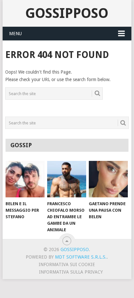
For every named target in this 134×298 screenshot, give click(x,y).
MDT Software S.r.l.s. (81, 257)
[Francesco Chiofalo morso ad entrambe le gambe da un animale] (66, 179)
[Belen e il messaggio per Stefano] (25, 179)
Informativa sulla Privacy (71, 272)
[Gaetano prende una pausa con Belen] (108, 179)
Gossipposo (66, 13)
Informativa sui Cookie (67, 264)
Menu (15, 33)
